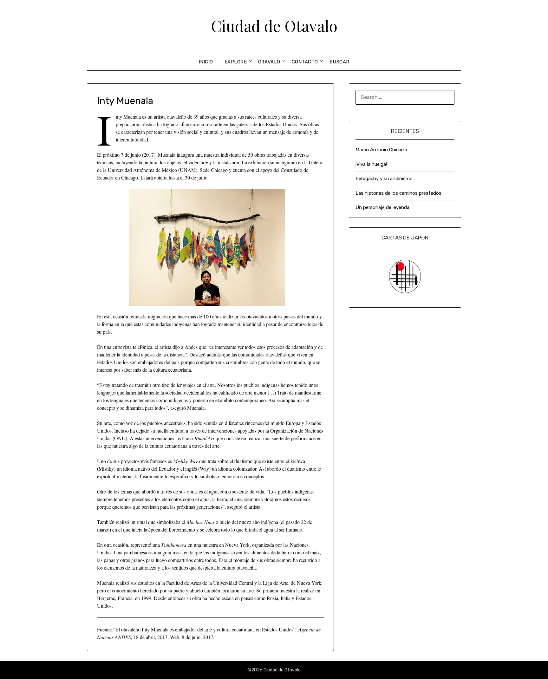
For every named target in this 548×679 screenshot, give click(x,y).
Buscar (339, 62)
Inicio (206, 62)
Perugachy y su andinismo (384, 178)
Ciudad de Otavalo (274, 26)
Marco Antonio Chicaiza (381, 150)
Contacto (305, 62)
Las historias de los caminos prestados (398, 193)
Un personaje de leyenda (382, 207)
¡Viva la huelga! (371, 164)
